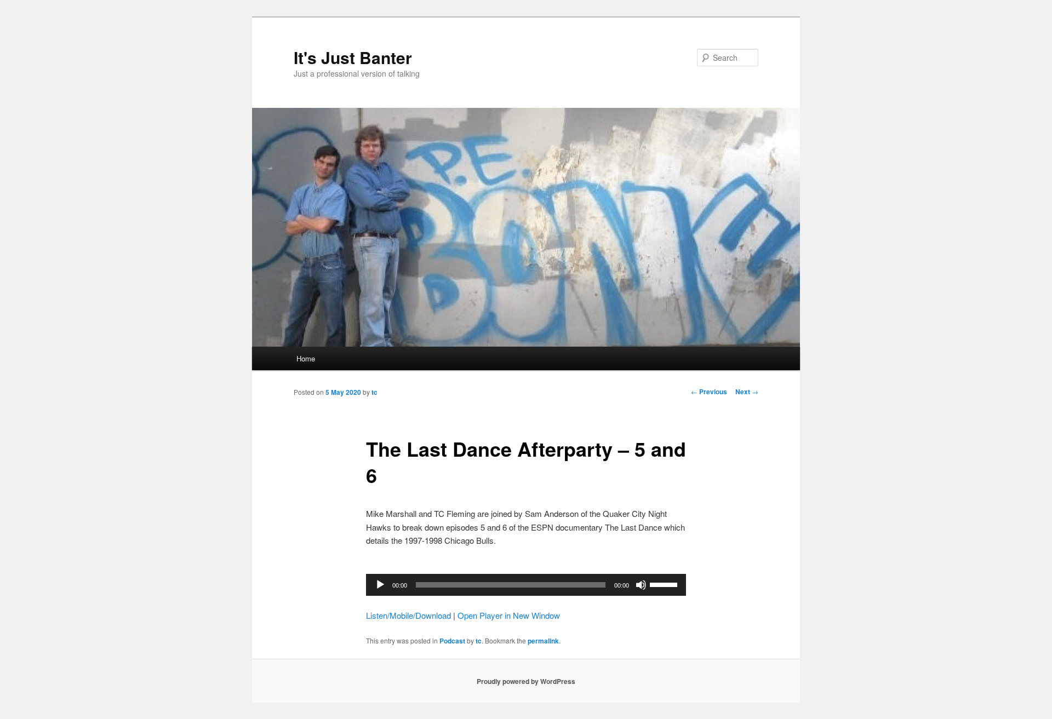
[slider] (665, 584)
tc (374, 392)
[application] (526, 585)
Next (746, 391)
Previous (709, 391)
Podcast (452, 641)
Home (305, 358)
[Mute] (641, 584)
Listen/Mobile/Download (408, 615)
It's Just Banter (353, 57)
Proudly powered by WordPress (526, 681)
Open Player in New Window (509, 615)
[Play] (380, 584)
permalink (543, 641)
